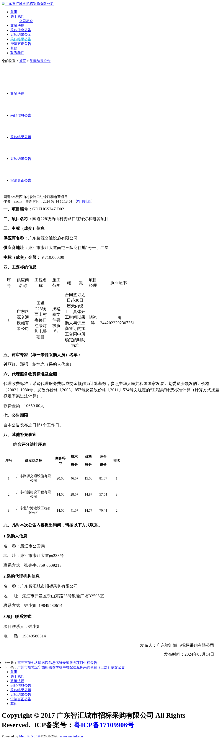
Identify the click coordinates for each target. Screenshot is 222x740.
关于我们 (17, 16)
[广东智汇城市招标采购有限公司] (28, 4)
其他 (13, 48)
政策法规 (17, 25)
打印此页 (84, 201)
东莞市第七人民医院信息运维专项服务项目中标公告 (57, 663)
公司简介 (26, 21)
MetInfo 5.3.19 (29, 736)
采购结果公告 (20, 39)
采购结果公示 (20, 34)
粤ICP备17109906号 (104, 725)
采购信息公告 (20, 30)
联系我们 (17, 53)
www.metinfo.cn (71, 736)
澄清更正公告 (20, 44)
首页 (13, 12)
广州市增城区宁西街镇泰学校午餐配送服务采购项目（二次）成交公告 (71, 667)
